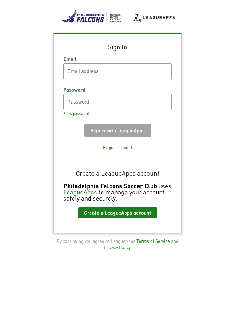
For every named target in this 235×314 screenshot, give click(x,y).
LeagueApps (80, 192)
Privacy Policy (117, 247)
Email (69, 59)
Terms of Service (153, 241)
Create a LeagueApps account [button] (117, 212)
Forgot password (117, 147)
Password (74, 90)
